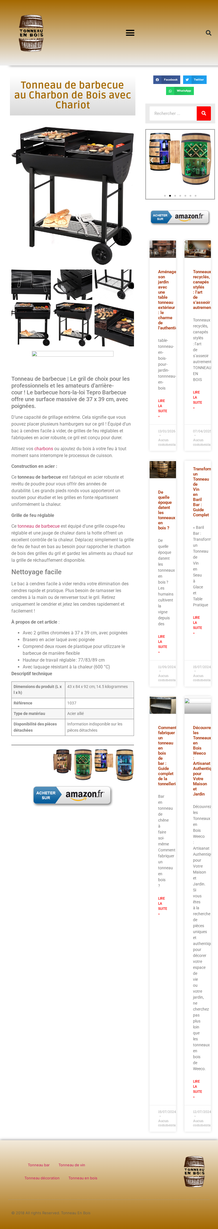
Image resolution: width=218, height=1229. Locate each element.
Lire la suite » (162, 408)
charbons (43, 448)
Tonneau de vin (71, 1165)
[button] (130, 33)
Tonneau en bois (82, 1178)
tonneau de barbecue (39, 526)
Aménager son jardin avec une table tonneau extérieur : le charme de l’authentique (170, 300)
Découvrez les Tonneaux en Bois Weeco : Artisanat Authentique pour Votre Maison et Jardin (204, 761)
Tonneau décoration (42, 1178)
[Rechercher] (204, 113)
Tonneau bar (39, 1165)
